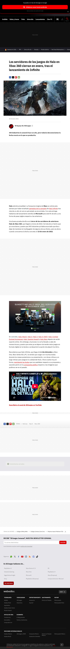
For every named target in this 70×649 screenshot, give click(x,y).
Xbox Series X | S (31, 568)
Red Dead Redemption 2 (57, 49)
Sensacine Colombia (34, 636)
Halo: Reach (22, 337)
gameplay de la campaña (37, 209)
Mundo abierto (45, 49)
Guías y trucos (14, 19)
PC (48, 568)
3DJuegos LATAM (21, 634)
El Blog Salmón (21, 617)
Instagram (26, 556)
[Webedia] (9, 591)
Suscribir (62, 542)
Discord (33, 556)
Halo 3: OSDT (43, 337)
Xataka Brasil (7, 636)
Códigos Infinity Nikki (22, 531)
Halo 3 (35, 337)
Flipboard (16, 77)
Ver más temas (9, 583)
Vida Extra (19, 603)
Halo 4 (30, 337)
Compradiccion (8, 622)
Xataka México (8, 634)
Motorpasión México (59, 634)
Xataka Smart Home (9, 608)
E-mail (19, 77)
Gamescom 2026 (11, 49)
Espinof (31, 603)
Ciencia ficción (27, 49)
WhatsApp (11, 556)
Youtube (22, 556)
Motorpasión (57, 600)
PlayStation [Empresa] (32, 579)
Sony (5, 579)
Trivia (23, 19)
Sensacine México (34, 634)
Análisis (4, 19)
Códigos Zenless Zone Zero (38, 531)
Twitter (13, 77)
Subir (61, 592)
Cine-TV (49, 19)
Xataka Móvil (7, 603)
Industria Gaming (9, 572)
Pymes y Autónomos (22, 620)
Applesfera (7, 605)
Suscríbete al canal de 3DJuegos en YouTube (25, 405)
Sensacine (32, 600)
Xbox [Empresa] (52, 575)
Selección (30, 19)
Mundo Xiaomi (8, 610)
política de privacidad (26, 546)
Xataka (6, 600)
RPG (20, 49)
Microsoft (28, 575)
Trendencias (7, 617)
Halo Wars (43, 339)
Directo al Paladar (46, 600)
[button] (23, 126)
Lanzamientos (40, 19)
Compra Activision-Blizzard (56, 579)
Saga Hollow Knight (9, 575)
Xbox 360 (37, 424)
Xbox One (29, 572)
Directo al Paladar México (46, 634)
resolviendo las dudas (21, 362)
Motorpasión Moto (59, 603)
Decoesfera (7, 620)
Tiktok (37, 556)
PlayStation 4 (51, 572)
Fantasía (36, 49)
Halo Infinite (53, 209)
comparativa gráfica (31, 365)
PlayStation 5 (8, 568)
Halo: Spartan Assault (31, 339)
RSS (29, 556)
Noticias (25, 424)
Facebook (10, 77)
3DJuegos (19, 600)
